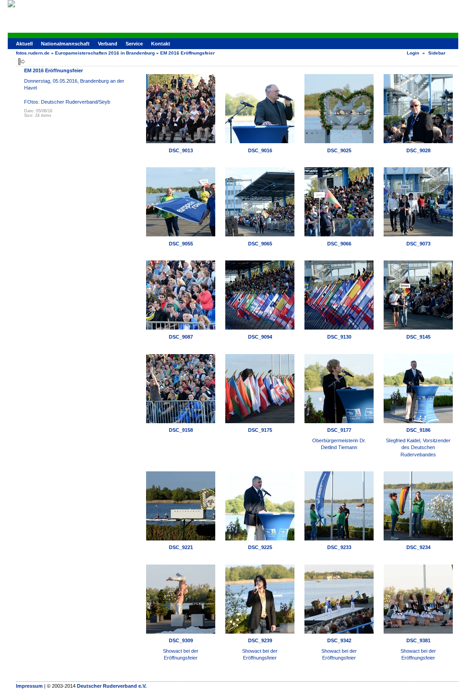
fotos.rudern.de (33, 52)
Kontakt (160, 43)
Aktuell (24, 43)
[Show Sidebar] (21, 61)
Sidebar (437, 52)
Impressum (29, 686)
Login (413, 52)
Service (134, 43)
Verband (107, 43)
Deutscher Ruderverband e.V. (112, 686)
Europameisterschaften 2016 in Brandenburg (105, 52)
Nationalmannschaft (65, 43)
